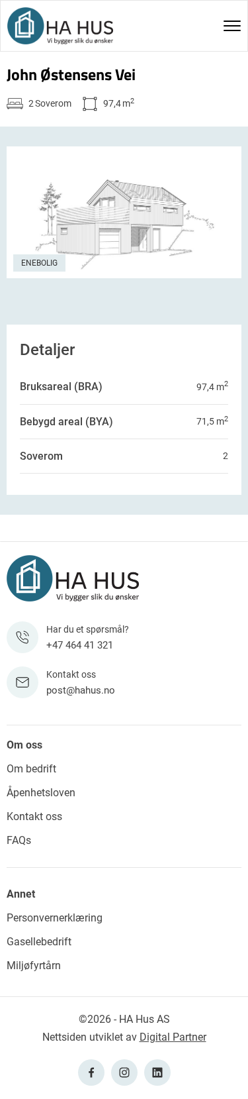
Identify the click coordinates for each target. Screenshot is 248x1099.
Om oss (24, 745)
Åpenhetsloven (41, 792)
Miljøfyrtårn (34, 965)
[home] (60, 26)
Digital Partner (173, 1037)
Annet (21, 894)
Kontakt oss (34, 816)
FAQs (19, 840)
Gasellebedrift (39, 941)
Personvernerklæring (55, 918)
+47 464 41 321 (79, 645)
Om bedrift (31, 768)
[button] (232, 26)
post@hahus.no (80, 690)
